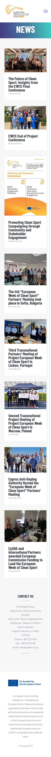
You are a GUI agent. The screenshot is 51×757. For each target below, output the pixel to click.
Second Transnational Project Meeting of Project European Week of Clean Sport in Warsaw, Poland (25, 423)
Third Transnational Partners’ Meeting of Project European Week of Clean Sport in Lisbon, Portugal (25, 357)
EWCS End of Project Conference (23, 137)
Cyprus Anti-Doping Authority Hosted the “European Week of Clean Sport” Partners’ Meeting (24, 486)
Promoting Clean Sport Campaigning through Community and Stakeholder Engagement (24, 230)
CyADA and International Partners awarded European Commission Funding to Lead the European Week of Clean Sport (25, 558)
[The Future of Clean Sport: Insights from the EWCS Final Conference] (25, 60)
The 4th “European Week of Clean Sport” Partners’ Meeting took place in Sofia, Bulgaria (25, 297)
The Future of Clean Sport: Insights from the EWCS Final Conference (23, 84)
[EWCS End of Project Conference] (25, 118)
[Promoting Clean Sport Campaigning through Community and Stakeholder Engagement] (25, 186)
